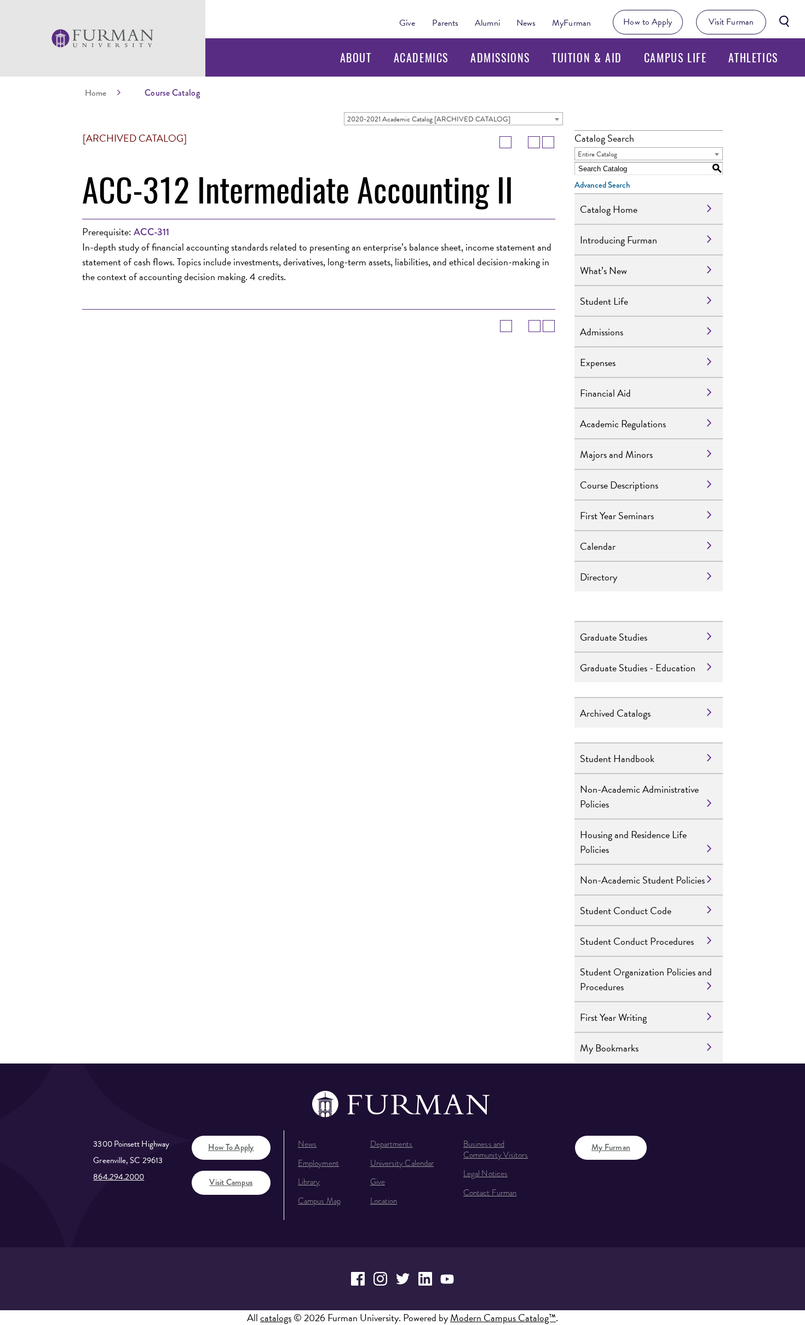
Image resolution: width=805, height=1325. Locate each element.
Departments (391, 1144)
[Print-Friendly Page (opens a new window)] (534, 142)
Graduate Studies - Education (637, 667)
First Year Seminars (617, 515)
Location (384, 1201)
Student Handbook (617, 758)
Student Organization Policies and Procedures (646, 979)
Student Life (604, 301)
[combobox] (453, 118)
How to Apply (647, 21)
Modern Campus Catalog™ (503, 1317)
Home (95, 93)
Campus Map (319, 1201)
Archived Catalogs (615, 713)
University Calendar (402, 1163)
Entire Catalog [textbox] (597, 154)
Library (309, 1182)
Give (407, 23)
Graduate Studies (613, 637)
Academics (421, 57)
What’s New (603, 270)
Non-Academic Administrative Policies (639, 796)
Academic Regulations (623, 423)
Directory (598, 576)
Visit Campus (230, 1182)
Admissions (500, 57)
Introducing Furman (618, 240)
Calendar (598, 546)
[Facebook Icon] (358, 1279)
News (526, 23)
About (356, 57)
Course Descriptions (619, 485)
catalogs (275, 1317)
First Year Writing (613, 1017)
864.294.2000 (118, 1177)
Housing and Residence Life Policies (633, 842)
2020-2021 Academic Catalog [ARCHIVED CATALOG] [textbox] (428, 119)
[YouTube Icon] (447, 1279)
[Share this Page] (520, 142)
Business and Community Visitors (495, 1149)
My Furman (610, 1147)
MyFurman (571, 23)
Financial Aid (605, 393)
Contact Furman (489, 1193)
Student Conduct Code (625, 910)
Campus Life (675, 57)
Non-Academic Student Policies (642, 880)
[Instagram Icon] (380, 1279)
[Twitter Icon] (403, 1279)
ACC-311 (151, 232)
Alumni (487, 23)
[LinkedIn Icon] (425, 1279)
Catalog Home (608, 209)
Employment (318, 1163)
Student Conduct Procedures (637, 941)
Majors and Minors (616, 454)
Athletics (753, 57)
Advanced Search (602, 185)
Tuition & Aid (587, 57)
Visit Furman (731, 21)
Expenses (598, 362)
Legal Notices (485, 1173)
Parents (445, 23)
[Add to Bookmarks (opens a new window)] (505, 142)
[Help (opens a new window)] (548, 142)
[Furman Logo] (102, 38)
